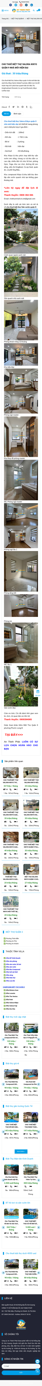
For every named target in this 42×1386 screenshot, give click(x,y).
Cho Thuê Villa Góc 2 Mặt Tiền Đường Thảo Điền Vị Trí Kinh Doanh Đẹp (30, 1126)
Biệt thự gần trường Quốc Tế (19, 1106)
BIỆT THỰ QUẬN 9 (17, 19)
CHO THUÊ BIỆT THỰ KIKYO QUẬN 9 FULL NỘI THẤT (31, 846)
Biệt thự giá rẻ (12, 1063)
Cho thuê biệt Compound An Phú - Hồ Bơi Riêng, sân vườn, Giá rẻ (11, 1083)
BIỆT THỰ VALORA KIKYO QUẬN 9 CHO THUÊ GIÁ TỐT (31, 878)
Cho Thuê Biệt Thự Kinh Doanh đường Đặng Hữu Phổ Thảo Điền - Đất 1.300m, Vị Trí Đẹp (31, 1178)
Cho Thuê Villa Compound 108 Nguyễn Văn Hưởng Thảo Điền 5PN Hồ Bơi (31, 1036)
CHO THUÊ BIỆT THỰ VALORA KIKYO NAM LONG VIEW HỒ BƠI (31, 813)
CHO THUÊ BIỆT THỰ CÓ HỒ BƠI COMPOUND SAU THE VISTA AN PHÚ (30, 1273)
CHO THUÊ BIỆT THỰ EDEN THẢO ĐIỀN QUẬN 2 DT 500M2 (11, 1126)
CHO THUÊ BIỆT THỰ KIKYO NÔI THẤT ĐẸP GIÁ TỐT (10, 910)
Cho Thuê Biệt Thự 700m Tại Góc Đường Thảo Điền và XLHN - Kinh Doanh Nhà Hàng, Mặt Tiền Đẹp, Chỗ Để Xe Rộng (11, 1178)
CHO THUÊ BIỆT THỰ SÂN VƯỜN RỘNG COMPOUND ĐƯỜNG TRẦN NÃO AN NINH (11, 1273)
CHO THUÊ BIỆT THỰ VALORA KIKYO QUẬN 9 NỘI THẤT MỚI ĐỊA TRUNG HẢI (10, 846)
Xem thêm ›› (21, 1151)
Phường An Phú (11, 941)
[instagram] (26, 5)
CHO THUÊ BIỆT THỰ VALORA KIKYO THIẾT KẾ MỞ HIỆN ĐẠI (11, 781)
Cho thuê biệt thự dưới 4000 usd (21, 1253)
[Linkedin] (18, 107)
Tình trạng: (6, 97)
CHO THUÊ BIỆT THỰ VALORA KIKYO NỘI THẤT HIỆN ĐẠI (31, 781)
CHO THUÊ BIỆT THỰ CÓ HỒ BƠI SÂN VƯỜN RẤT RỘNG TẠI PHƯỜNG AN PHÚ (11, 1222)
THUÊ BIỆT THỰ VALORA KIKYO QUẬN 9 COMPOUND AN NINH (10, 878)
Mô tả (6, 114)
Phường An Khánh (12, 944)
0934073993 (25, 2)
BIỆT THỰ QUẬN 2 (14, 932)
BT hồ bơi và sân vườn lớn (18, 1202)
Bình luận (17, 114)
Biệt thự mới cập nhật (16, 1017)
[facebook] (10, 5)
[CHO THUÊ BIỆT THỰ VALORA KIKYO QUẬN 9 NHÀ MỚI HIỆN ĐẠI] (21, 10)
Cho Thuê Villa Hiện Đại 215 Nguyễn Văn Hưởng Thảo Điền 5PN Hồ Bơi (11, 1036)
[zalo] (31, 5)
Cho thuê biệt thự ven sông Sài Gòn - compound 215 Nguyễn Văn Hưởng (31, 1083)
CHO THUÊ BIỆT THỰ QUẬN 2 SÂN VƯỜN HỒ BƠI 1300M (30, 1222)
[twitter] (16, 5)
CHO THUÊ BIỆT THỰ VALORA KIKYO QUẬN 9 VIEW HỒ (10, 813)
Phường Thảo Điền (12, 938)
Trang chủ (5, 19)
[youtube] (21, 5)
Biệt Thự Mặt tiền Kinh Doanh (19, 1158)
